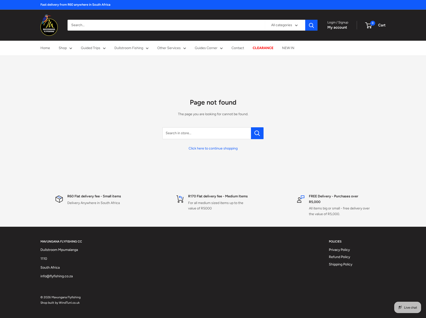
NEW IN (288, 48)
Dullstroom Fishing (128, 48)
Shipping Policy (340, 264)
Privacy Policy (339, 250)
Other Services (169, 48)
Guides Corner (206, 48)
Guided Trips (90, 48)
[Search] (311, 25)
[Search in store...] (257, 133)
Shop (63, 48)
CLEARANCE (263, 48)
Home (45, 48)
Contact (237, 48)
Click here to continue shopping (213, 148)
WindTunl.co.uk (69, 302)
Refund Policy (339, 257)
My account (337, 27)
